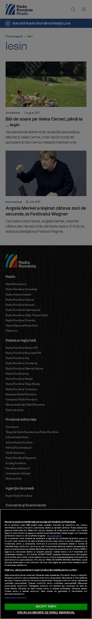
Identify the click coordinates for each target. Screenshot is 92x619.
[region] (46, 564)
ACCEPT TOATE (46, 606)
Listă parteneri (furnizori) (15, 598)
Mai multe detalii (54, 536)
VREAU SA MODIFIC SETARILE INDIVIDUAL (46, 612)
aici (24, 554)
